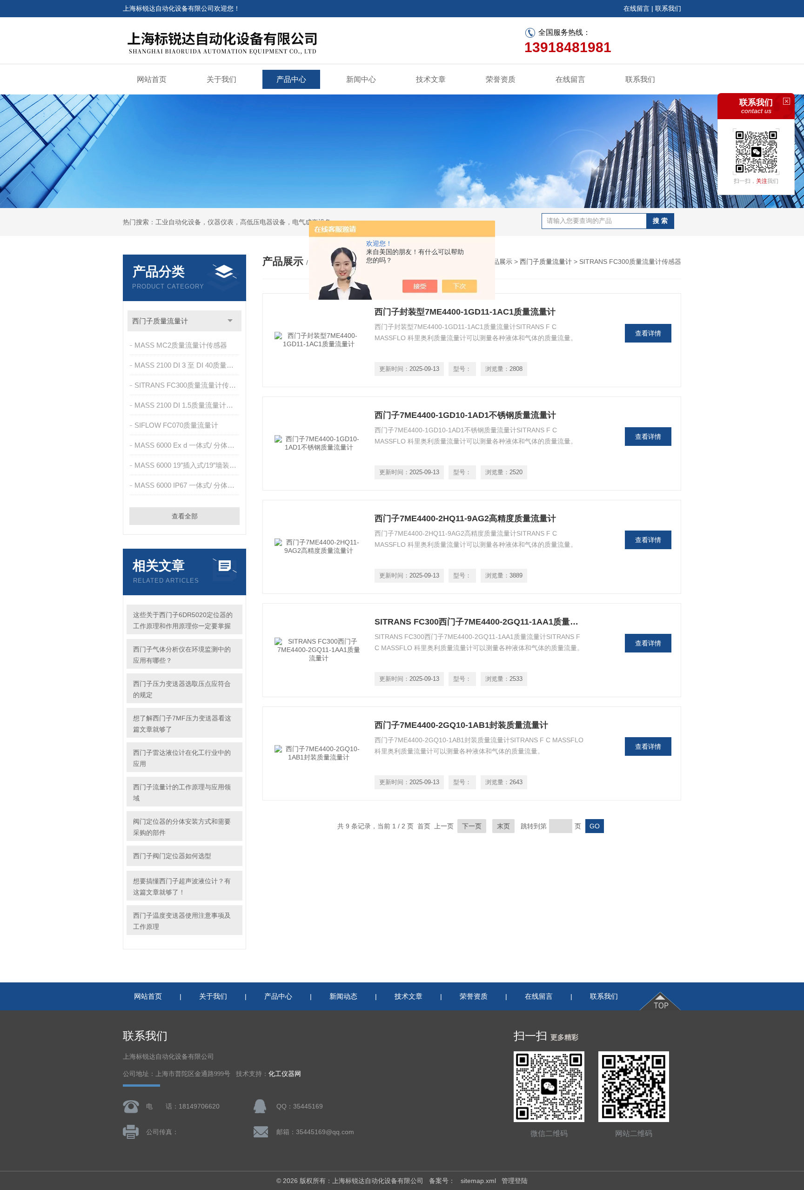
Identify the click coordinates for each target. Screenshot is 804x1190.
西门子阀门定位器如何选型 (172, 856)
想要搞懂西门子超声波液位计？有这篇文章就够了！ (182, 886)
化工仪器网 (284, 1073)
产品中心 (291, 79)
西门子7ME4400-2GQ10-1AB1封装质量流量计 (461, 725)
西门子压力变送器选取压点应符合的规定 (182, 689)
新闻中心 (361, 79)
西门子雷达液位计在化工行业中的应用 (182, 758)
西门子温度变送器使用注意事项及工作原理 (182, 921)
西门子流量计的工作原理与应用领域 (182, 792)
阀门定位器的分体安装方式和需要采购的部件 (182, 827)
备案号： (442, 1180)
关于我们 (221, 79)
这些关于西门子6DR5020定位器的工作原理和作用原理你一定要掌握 (183, 620)
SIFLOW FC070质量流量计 (176, 425)
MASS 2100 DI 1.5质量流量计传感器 (187, 405)
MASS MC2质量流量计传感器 (180, 345)
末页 (503, 826)
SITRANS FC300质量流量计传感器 (187, 385)
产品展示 (499, 261)
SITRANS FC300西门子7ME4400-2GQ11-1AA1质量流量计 (479, 621)
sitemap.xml (478, 1180)
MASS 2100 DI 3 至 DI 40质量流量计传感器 (187, 365)
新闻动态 (343, 996)
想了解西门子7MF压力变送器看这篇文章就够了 (182, 723)
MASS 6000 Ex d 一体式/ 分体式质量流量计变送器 (187, 445)
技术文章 (431, 79)
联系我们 (668, 8)
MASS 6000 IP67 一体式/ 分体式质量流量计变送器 (187, 485)
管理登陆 (515, 1180)
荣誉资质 (501, 79)
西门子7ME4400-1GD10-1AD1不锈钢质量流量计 (465, 415)
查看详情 (648, 333)
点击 (230, 320)
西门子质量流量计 (160, 321)
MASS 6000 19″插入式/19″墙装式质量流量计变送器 (187, 465)
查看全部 (185, 516)
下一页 (472, 826)
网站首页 (152, 79)
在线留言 (636, 8)
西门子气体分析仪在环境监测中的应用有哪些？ (182, 654)
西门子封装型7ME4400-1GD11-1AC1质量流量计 (465, 311)
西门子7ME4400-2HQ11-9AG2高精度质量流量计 (465, 518)
